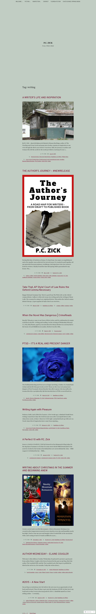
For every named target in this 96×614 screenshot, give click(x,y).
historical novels (49, 334)
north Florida (52, 428)
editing (31, 275)
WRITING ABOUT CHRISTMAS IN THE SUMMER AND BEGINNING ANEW (47, 469)
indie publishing (53, 275)
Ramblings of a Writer (56, 156)
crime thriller (41, 334)
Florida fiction (35, 159)
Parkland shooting (49, 398)
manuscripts (60, 275)
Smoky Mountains (40, 544)
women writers (36, 277)
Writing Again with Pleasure (37, 409)
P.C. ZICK (48, 43)
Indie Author (46, 275)
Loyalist (55, 572)
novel (64, 334)
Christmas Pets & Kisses (31, 542)
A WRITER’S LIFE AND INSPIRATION (41, 97)
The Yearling (38, 161)
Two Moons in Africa (27, 400)
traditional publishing (27, 277)
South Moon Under (64, 428)
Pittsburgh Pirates (60, 602)
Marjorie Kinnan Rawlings (28, 161)
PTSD (55, 398)
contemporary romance (31, 334)
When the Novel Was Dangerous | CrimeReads (47, 315)
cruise (40, 572)
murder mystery (41, 602)
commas (58, 305)
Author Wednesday (53, 569)
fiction (24, 602)
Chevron (32, 398)
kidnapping (37, 398)
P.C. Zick (66, 275)
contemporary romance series (48, 458)
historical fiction (35, 156)
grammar (67, 305)
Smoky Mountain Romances (28, 544)
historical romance (57, 334)
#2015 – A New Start (33, 582)
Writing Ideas (65, 156)
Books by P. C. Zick (57, 273)
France (51, 572)
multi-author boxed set (53, 542)
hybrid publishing (38, 275)
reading (67, 334)
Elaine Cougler (45, 572)
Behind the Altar (43, 600)
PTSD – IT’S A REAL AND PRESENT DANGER (46, 343)
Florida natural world (44, 159)
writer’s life (44, 161)
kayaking (62, 159)
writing (49, 161)
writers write (44, 277)
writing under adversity (67, 572)
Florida (34, 428)
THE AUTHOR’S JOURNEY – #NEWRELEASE (46, 171)
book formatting (30, 572)
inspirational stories (54, 159)
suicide (65, 398)
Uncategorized (57, 331)
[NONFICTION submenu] (40, 1)
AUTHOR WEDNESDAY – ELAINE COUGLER (45, 554)
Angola (27, 398)
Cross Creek (29, 159)
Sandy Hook (60, 398)
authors (27, 275)
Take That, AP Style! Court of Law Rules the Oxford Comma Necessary (45, 289)
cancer (36, 572)
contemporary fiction (53, 600)
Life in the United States (45, 156)
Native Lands (48, 602)
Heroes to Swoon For (31, 602)
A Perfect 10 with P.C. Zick (36, 439)
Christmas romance (42, 542)
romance (68, 602)
